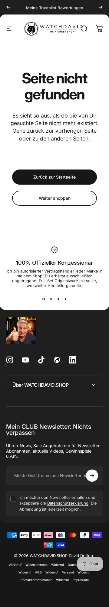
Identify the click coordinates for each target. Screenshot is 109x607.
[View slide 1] (43, 298)
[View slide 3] (58, 298)
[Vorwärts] (100, 7)
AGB (38, 572)
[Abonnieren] (92, 476)
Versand (68, 572)
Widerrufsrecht (36, 565)
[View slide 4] (65, 298)
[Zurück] (8, 7)
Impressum (81, 580)
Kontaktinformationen (36, 580)
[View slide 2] (50, 298)
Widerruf (15, 565)
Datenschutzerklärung (67, 503)
